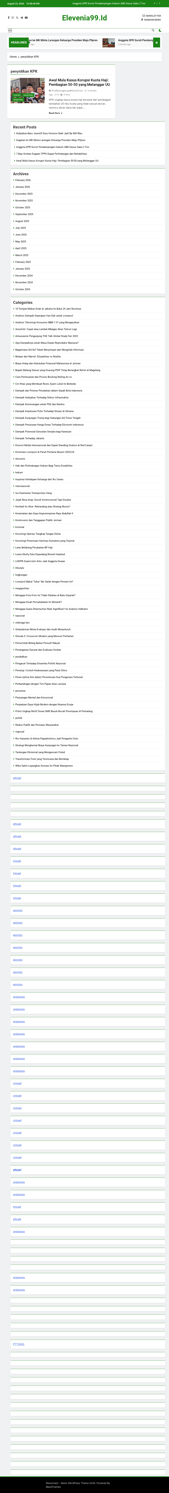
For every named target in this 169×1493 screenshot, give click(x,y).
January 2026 (22, 186)
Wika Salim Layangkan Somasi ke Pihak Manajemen (44, 765)
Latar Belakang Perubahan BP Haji (34, 547)
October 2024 (22, 289)
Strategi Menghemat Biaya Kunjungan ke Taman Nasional (46, 745)
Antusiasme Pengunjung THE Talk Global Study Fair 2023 (46, 336)
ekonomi (20, 458)
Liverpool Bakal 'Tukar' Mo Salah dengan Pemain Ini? (44, 581)
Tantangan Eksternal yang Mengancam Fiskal (40, 752)
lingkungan (21, 574)
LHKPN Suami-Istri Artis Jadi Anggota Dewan (40, 561)
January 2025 (22, 268)
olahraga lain (22, 622)
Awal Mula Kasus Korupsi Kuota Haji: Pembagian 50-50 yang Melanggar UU (57, 160)
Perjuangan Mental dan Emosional (34, 697)
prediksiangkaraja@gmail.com (67, 90)
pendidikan (21, 656)
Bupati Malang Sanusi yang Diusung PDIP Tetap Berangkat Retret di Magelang (57, 370)
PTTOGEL (19, 1344)
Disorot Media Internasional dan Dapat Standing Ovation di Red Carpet (53, 445)
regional (19, 731)
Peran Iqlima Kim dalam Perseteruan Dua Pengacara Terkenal (49, 677)
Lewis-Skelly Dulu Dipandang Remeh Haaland (40, 554)
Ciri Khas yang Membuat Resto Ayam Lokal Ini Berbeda (45, 383)
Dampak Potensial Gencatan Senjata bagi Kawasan (43, 431)
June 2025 (21, 234)
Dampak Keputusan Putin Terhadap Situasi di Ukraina (44, 411)
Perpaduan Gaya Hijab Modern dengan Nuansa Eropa (44, 704)
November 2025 (24, 200)
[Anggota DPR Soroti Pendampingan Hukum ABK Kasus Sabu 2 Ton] (91, 44)
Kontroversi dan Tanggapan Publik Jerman (38, 520)
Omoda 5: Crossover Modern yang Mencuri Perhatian (44, 636)
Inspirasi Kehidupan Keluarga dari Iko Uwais (39, 479)
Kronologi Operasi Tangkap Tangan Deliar (38, 533)
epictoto (17, 910)
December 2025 (24, 193)
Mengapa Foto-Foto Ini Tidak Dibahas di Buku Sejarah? (45, 595)
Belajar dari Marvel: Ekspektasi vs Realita (38, 356)
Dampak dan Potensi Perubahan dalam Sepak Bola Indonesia (48, 390)
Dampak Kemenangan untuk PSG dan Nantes (40, 404)
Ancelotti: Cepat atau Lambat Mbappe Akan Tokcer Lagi (46, 329)
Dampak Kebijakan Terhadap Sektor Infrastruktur (42, 397)
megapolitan (22, 588)
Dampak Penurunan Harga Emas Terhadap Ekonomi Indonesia (49, 424)
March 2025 (21, 255)
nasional (28, 95)
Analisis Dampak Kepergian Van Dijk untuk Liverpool (44, 315)
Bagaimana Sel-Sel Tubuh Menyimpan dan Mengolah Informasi (49, 349)
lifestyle (19, 568)
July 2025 (20, 227)
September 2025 (24, 214)
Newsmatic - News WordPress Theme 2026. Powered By (78, 1483)
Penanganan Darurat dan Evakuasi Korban (38, 649)
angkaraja (19, 996)
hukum (16, 95)
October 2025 (22, 207)
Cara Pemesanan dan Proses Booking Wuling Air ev (43, 376)
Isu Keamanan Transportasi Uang (33, 493)
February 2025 (23, 262)
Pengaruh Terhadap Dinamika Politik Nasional (40, 663)
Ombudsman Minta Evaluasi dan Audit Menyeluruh (42, 629)
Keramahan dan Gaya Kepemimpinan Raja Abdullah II (44, 513)
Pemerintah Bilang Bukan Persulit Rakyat (37, 643)
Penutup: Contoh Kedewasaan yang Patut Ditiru (41, 670)
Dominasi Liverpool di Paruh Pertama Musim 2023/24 (44, 452)
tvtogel (17, 861)
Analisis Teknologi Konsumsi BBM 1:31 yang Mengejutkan (47, 322)
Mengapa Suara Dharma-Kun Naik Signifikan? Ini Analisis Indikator (51, 609)
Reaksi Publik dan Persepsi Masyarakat (37, 724)
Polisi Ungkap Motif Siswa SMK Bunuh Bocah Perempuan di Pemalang (53, 711)
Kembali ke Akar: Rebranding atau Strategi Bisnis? (42, 506)
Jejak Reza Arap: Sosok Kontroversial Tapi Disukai (43, 499)
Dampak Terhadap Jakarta (29, 438)
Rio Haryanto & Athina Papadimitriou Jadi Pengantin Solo (46, 738)
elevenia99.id (84, 18)
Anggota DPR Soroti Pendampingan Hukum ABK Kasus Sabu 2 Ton (52, 147)
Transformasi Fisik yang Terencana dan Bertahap (42, 759)
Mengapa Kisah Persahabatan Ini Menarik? (38, 602)
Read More (54, 113)
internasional (22, 486)
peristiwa (18, 99)
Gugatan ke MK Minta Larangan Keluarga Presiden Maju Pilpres (42, 40)
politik (18, 718)
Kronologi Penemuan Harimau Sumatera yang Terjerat (44, 540)
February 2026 (23, 180)
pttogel (17, 778)
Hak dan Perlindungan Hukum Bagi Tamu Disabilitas (43, 465)
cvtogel (17, 1083)
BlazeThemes (53, 1486)
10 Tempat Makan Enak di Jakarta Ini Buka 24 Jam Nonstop (48, 308)
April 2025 (20, 248)
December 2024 (24, 275)
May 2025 (20, 241)
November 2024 (24, 282)
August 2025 (22, 221)
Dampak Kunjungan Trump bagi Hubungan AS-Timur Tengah (48, 417)
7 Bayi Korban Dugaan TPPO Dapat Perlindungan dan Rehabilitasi (110, 3)
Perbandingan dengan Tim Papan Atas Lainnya (40, 683)
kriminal (19, 527)
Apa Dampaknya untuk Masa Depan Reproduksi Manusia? (47, 342)
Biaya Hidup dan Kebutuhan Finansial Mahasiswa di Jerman (48, 363)
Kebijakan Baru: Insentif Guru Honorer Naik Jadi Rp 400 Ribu (49, 133)
